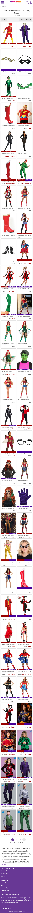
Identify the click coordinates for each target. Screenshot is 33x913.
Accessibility (4, 888)
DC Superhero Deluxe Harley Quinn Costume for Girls (24, 235)
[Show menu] (2, 2)
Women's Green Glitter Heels (24, 98)
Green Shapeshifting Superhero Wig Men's (24, 371)
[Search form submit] (30, 6)
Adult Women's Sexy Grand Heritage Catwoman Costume (8, 153)
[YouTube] (6, 908)
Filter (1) (4, 19)
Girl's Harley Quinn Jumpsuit (24, 427)
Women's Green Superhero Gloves (7, 316)
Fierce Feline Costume (22, 153)
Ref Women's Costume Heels (8, 261)
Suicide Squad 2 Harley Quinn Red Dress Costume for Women (8, 644)
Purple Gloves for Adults (23, 508)
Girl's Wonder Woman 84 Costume (23, 535)
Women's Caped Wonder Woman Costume (23, 699)
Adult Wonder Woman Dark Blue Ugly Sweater (8, 752)
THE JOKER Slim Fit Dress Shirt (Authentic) (24, 806)
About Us (3, 882)
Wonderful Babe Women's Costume (7, 399)
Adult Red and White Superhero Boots (8, 181)
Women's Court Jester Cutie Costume (7, 208)
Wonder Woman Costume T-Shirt (24, 125)
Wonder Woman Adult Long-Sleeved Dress (8, 671)
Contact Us (4, 871)
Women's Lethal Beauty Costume (23, 343)
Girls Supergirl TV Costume (23, 261)
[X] (8, 908)
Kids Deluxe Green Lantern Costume (7, 98)
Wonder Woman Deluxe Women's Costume (23, 480)
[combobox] (15, 6)
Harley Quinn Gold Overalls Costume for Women (8, 535)
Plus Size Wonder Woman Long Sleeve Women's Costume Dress (24, 671)
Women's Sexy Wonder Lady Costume (24, 208)
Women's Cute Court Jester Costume (7, 288)
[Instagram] (3, 908)
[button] (31, 2)
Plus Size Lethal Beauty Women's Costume (7, 371)
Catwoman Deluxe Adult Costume (7, 427)
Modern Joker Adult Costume (24, 45)
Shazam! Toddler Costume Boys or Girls (8, 453)
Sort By (24, 19)
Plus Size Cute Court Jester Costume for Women (23, 288)
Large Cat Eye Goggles (7, 480)
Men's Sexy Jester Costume (23, 644)
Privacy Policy (5, 890)
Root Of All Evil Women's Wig (8, 508)
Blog (2, 885)
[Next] (24, 839)
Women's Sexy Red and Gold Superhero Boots (8, 125)
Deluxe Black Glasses (22, 453)
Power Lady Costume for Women (23, 399)
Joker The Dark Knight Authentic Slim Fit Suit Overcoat (24, 779)
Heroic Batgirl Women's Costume (7, 699)
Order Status (4, 873)
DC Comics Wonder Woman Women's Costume (24, 316)
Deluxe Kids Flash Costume (7, 45)
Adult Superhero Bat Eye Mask (24, 71)
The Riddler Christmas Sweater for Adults (24, 752)
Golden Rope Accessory (7, 71)
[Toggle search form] (27, 2)
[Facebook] (1, 908)
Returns (3, 876)
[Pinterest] (10, 908)
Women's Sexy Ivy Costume (8, 343)
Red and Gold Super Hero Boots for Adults (8, 235)
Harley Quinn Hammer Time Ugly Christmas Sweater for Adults (8, 779)
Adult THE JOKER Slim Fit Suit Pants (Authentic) (8, 806)
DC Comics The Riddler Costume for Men (23, 181)
